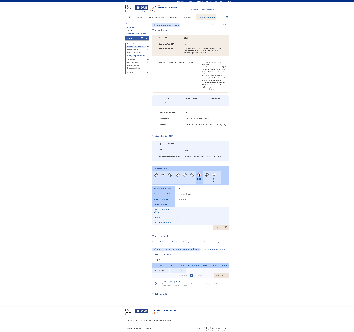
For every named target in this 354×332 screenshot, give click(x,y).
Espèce (173, 265)
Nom (160, 265)
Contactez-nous (131, 320)
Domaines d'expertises (156, 17)
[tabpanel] (190, 208)
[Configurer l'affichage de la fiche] (142, 38)
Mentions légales (148, 320)
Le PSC (139, 17)
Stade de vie (224, 265)
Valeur (182, 265)
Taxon (205, 265)
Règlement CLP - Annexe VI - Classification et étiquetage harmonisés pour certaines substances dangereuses (188, 242)
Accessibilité (139, 320)
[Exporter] (146, 38)
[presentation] (187, 112)
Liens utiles (187, 17)
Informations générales (135, 46)
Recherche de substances (206, 17)
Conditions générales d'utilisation (162, 320)
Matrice (213, 265)
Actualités (173, 17)
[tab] (155, 177)
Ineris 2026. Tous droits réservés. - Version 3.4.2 (139, 328)
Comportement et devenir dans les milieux (136, 56)
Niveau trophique (193, 265)
